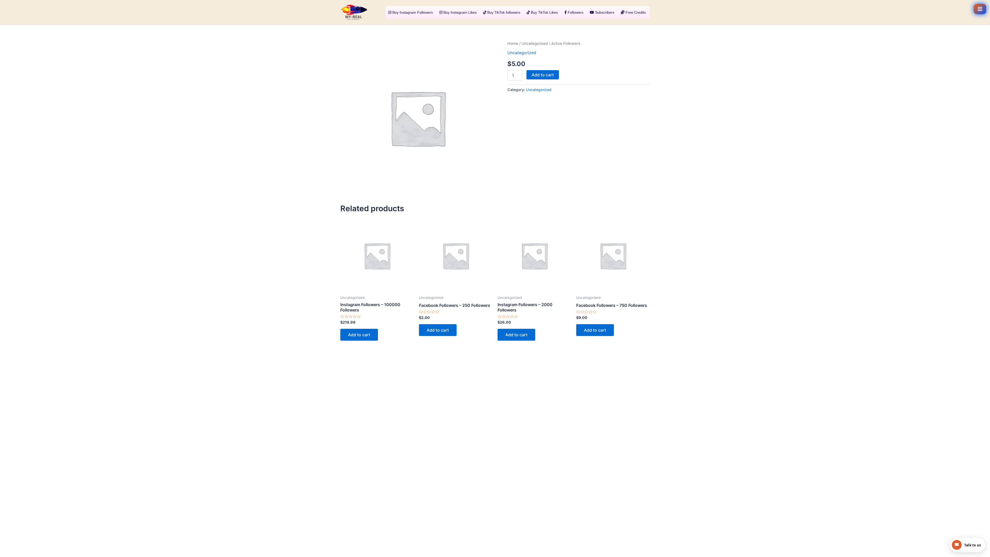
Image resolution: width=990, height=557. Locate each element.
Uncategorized (535, 43)
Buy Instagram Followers (412, 12)
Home (512, 43)
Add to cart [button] (359, 334)
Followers (575, 12)
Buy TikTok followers (503, 12)
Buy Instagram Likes (459, 12)
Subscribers (604, 12)
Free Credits (635, 12)
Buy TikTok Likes (544, 12)
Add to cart (543, 74)
